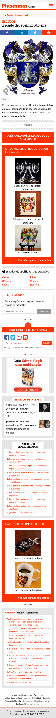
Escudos (18, 15)
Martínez (34, 281)
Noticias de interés (28, 399)
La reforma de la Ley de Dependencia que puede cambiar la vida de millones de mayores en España (29, 658)
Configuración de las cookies (27, 704)
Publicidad (36, 698)
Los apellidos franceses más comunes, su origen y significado (29, 480)
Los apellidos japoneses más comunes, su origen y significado (27, 500)
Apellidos (27, 15)
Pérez (33, 277)
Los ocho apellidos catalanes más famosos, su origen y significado (29, 460)
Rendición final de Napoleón (20, 682)
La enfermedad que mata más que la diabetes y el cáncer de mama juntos (29, 677)
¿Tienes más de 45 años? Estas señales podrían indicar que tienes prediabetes (29, 630)
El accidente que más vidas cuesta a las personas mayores (26, 637)
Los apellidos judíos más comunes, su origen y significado (29, 507)
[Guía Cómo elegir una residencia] (28, 375)
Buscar (44, 311)
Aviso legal (38, 694)
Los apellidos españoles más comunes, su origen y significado (27, 453)
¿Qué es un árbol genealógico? (22, 512)
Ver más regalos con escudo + (34, 260)
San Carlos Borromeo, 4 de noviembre (25, 671)
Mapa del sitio (11, 701)
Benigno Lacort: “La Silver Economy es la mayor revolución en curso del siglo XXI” (29, 667)
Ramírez (34, 284)
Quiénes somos (25, 694)
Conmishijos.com (41, 701)
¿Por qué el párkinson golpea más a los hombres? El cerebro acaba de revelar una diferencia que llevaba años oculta (27, 621)
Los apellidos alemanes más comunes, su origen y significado (29, 487)
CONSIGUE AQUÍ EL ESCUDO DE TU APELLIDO (28, 137)
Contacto (46, 698)
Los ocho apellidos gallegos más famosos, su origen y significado (28, 467)
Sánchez (6, 281)
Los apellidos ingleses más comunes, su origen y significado (29, 474)
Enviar (46, 343)
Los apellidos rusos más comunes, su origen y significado (28, 494)
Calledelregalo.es (25, 701)
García (5, 277)
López (5, 284)
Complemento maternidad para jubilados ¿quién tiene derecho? (29, 643)
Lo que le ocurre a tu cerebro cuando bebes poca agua (29, 650)
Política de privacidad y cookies (17, 698)
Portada (10, 15)
